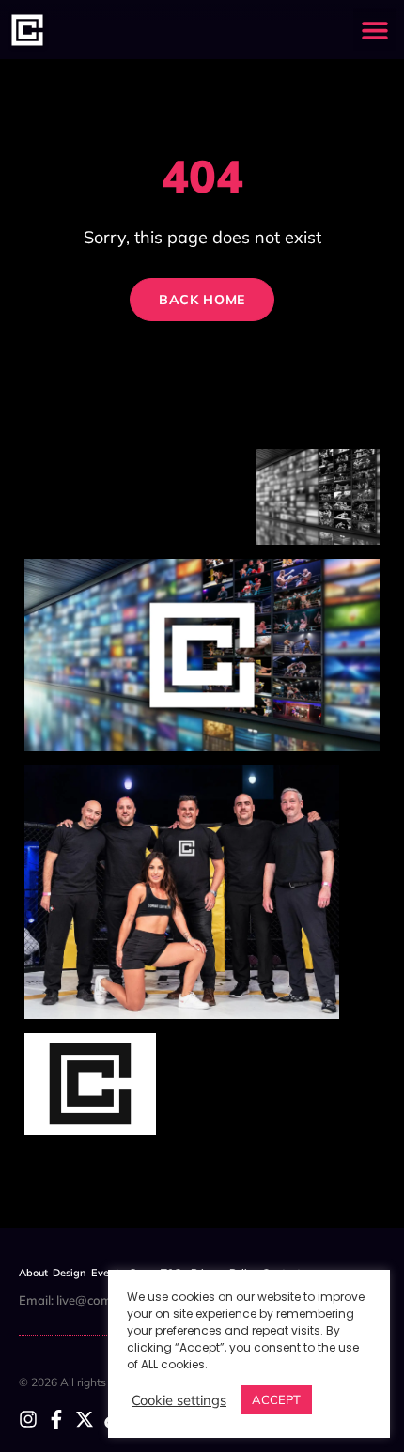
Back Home (202, 299)
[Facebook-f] (56, 1419)
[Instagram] (28, 1419)
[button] (374, 29)
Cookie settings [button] (179, 1400)
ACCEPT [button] (276, 1399)
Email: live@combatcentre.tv (100, 1299)
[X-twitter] (84, 1419)
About (33, 1272)
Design (69, 1272)
